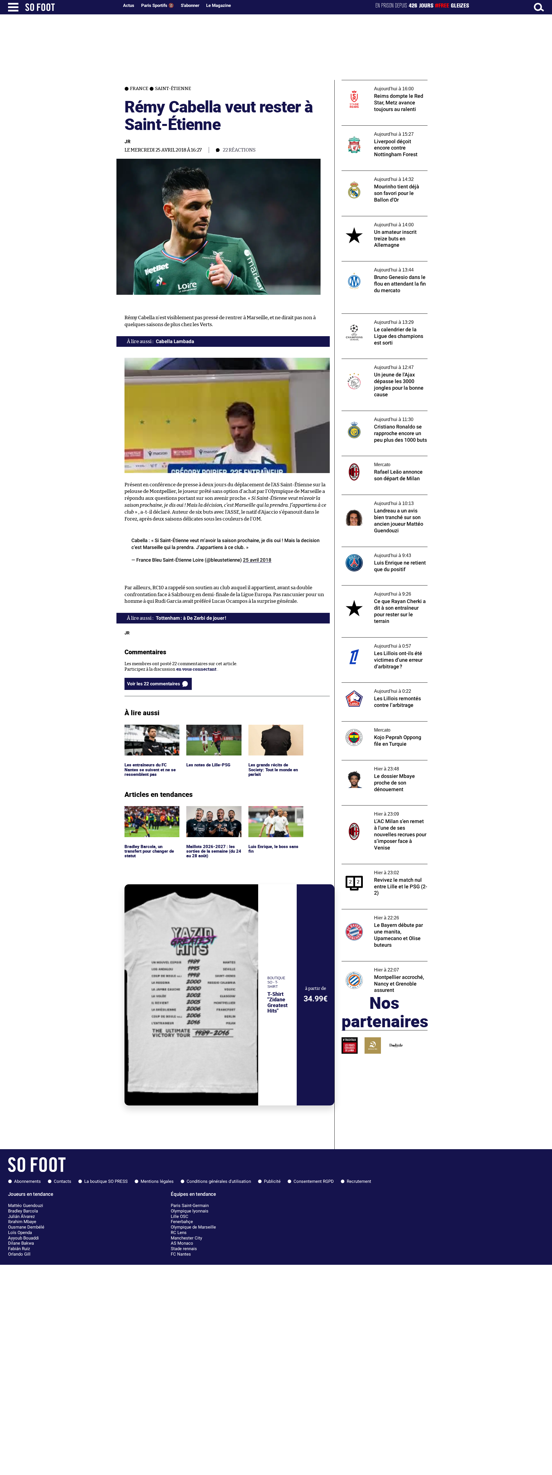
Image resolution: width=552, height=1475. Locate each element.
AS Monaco (182, 1243)
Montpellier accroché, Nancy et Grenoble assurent (383, 966)
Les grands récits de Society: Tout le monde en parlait (274, 732)
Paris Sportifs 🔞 (157, 5)
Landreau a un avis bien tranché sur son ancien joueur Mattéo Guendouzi (382, 500)
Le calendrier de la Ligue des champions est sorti (381, 319)
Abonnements (27, 1181)
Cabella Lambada (175, 341)
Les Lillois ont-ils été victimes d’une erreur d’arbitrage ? (385, 643)
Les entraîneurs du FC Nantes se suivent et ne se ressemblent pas (150, 732)
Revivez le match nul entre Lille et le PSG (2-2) (382, 869)
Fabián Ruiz (19, 1248)
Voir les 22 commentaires (153, 683)
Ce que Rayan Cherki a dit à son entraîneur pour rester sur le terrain (378, 591)
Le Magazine (218, 5)
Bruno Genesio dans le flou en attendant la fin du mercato (385, 266)
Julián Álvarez (21, 1216)
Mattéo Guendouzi (25, 1205)
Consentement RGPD (314, 1181)
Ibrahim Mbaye (22, 1221)
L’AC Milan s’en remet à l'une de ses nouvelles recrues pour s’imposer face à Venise (381, 813)
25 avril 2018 (257, 560)
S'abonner (190, 5)
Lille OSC (179, 1216)
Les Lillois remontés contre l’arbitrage (380, 685)
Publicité (272, 1181)
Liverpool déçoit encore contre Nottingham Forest (373, 131)
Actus (128, 5)
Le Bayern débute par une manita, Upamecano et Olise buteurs (376, 914)
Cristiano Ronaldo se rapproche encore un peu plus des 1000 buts (385, 416)
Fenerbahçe (182, 1221)
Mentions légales (157, 1181)
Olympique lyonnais (189, 1211)
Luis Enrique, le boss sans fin (274, 811)
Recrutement (359, 1181)
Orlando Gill (19, 1254)
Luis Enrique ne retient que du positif (379, 549)
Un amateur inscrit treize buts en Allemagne (375, 221)
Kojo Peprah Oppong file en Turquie (377, 724)
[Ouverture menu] (13, 7)
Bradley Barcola (23, 1211)
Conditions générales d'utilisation (219, 1181)
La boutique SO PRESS (106, 1181)
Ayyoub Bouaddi (23, 1238)
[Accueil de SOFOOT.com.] (70, 7)
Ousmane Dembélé (26, 1227)
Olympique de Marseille (193, 1227)
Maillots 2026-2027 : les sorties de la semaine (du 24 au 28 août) (211, 813)
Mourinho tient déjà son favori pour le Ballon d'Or (380, 176)
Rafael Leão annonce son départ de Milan (383, 458)
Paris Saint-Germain (190, 1205)
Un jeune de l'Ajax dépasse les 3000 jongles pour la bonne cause (377, 364)
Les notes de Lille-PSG (208, 727)
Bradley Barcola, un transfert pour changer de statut (150, 813)
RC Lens (179, 1232)
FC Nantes (181, 1254)
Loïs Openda (20, 1232)
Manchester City (186, 1238)
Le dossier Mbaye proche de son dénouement (373, 765)
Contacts (62, 1181)
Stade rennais (184, 1248)
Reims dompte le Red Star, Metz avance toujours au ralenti (381, 85)
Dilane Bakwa (21, 1243)
